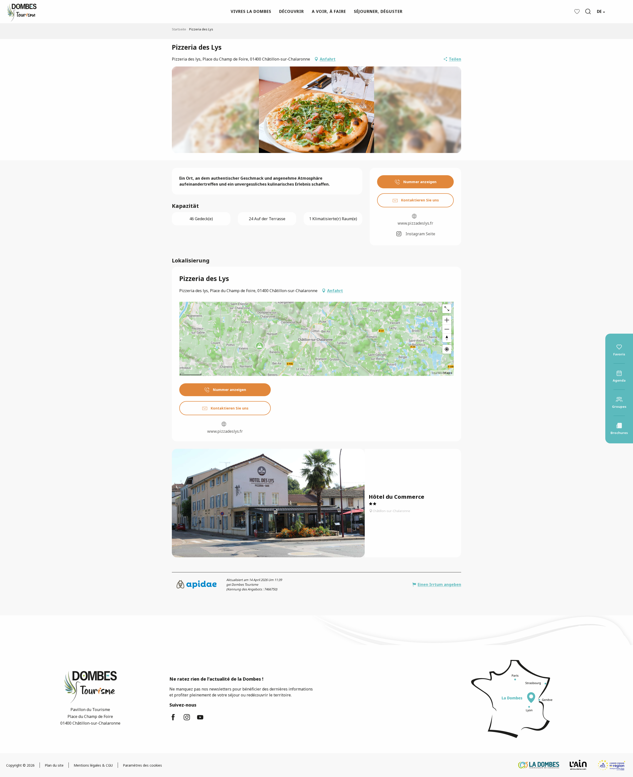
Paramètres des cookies (142, 765)
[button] (588, 11)
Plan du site (54, 765)
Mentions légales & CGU (93, 765)
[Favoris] (578, 11)
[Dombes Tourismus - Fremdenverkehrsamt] (19, 11)
